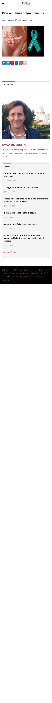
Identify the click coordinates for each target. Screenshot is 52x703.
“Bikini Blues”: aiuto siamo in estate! (19, 213)
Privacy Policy (26, 277)
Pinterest (12, 63)
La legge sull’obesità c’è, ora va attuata (20, 187)
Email (25, 63)
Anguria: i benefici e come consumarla (21, 224)
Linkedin (16, 63)
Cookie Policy (40, 277)
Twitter (8, 63)
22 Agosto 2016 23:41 (25, 20)
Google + (21, 63)
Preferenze (6, 280)
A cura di (8, 85)
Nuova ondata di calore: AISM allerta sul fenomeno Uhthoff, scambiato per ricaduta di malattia (23, 238)
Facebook (4, 63)
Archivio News (9, 252)
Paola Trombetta (8, 20)
